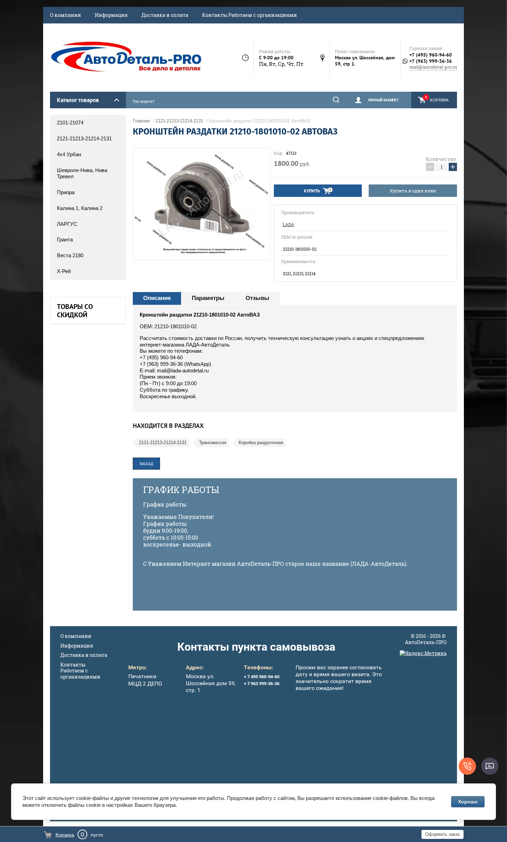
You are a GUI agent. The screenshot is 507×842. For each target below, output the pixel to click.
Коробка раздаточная (261, 442)
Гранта (65, 239)
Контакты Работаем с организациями (249, 15)
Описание (157, 298)
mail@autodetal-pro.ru (433, 67)
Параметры (208, 298)
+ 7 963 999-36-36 (261, 683)
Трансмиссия (212, 442)
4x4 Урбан (69, 154)
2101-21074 (70, 123)
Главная (141, 120)
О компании (65, 15)
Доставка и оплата (164, 15)
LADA (288, 224)
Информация (111, 15)
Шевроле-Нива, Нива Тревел (82, 173)
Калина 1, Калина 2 (79, 208)
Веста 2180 (70, 255)
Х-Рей (64, 271)
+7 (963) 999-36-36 (430, 61)
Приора (65, 192)
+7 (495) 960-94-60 (430, 55)
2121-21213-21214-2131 (84, 138)
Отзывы (257, 298)
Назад (146, 463)
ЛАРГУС (67, 224)
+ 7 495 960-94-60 (261, 676)
